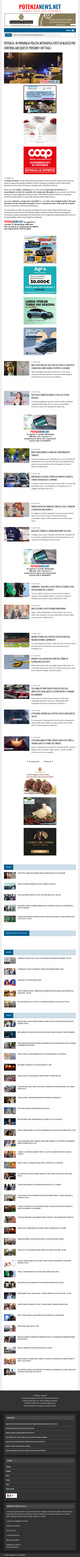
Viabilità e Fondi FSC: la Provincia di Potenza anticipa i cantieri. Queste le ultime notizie (40, 1163)
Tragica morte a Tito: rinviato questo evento (29, 980)
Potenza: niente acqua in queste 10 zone (28, 1326)
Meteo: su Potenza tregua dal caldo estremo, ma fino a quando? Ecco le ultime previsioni (41, 1315)
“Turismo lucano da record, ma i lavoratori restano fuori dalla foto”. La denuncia (39, 1184)
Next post (47, 761)
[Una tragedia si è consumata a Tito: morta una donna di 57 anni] (10, 1069)
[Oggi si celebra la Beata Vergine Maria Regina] (16, 618)
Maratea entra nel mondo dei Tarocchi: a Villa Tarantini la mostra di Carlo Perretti (25, 1441)
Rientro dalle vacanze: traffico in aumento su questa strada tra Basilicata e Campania (26, 1437)
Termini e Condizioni (13, 1526)
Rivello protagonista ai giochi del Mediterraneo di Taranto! (20, 1433)
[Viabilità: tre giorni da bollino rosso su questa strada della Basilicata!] (10, 888)
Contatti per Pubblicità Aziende (17, 1521)
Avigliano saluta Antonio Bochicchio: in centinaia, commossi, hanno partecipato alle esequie (42, 1228)
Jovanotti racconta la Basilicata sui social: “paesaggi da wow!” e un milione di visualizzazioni (43, 1304)
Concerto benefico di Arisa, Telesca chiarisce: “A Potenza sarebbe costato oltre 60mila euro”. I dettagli (44, 1293)
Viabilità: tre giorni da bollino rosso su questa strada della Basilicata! (37, 884)
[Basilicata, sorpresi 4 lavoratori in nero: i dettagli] (16, 540)
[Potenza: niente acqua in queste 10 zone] (10, 1330)
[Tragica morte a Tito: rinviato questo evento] (10, 984)
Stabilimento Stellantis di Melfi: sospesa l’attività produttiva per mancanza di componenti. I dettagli (44, 958)
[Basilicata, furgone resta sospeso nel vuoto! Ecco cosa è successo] (10, 1352)
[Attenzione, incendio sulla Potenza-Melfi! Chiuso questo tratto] (16, 723)
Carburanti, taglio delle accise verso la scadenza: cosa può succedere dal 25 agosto (26, 1450)
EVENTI (7, 1476)
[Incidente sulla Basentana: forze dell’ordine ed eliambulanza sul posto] (16, 668)
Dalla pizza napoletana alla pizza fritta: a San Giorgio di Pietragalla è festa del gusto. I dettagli (43, 1002)
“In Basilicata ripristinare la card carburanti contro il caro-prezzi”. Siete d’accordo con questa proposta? (46, 1217)
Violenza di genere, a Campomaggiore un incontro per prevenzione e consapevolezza (39, 1097)
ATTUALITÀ (8, 1467)
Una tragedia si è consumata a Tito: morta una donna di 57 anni (34, 1065)
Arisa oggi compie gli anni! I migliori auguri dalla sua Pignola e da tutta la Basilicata (40, 1119)
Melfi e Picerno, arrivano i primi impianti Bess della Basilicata (34, 1108)
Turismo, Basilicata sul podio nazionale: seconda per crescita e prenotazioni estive (39, 1076)
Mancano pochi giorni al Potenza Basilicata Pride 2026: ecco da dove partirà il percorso (41, 1239)
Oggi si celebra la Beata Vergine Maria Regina (48, 608)
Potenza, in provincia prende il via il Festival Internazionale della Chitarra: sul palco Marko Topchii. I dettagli (47, 1130)
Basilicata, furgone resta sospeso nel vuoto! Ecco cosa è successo (35, 1348)
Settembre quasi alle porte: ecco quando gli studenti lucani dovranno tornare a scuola (41, 969)
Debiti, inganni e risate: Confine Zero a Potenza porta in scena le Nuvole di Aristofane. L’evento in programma (46, 1032)
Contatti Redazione (13, 1535)
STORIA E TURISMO (10, 1489)
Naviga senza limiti (12, 1540)
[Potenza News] (40, 7)
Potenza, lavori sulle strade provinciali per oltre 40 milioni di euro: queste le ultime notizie (42, 1054)
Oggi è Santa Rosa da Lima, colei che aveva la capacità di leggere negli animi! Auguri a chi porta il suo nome (31, 1424)
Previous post (34, 761)
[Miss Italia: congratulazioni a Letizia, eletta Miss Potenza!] (16, 404)
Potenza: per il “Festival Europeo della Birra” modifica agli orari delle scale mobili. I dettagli (42, 1250)
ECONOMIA (8, 1471)
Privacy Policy (11, 1530)
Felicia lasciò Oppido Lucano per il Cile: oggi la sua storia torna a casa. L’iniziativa (39, 895)
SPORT (7, 1484)
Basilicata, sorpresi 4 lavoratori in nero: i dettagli (51, 530)
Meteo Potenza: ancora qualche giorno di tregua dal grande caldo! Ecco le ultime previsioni (41, 873)
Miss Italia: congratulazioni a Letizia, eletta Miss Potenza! (20, 1428)
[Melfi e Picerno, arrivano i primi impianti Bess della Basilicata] (10, 1113)
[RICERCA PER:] (65, 35)
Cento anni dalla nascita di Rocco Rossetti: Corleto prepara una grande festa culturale (41, 1282)
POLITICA (8, 1480)
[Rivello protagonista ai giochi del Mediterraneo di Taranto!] (16, 461)
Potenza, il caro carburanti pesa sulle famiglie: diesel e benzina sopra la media (38, 1272)
